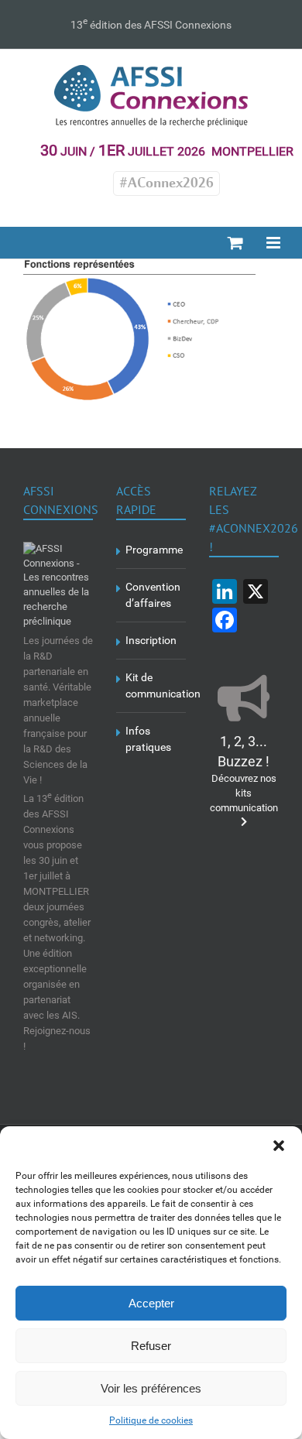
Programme (151, 549)
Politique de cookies (151, 1420)
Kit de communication (151, 685)
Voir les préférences (151, 1388)
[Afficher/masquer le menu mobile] (274, 243)
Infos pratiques (148, 739)
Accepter (151, 1303)
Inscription (151, 640)
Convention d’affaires (151, 595)
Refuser (151, 1345)
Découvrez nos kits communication (244, 775)
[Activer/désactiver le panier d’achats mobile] (235, 243)
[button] (279, 1145)
